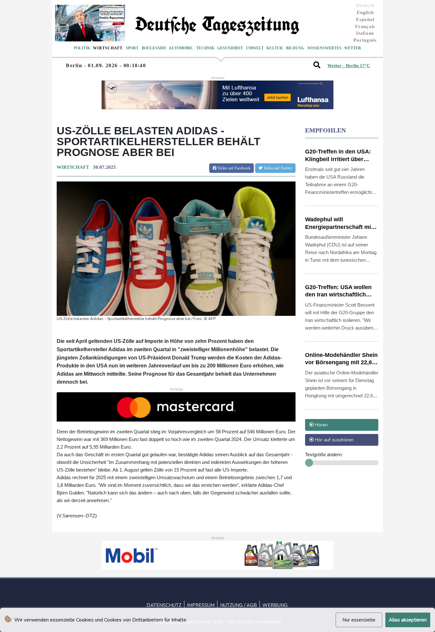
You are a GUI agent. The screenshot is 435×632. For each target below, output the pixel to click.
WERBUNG (275, 605)
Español (365, 19)
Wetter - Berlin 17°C (348, 65)
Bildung (295, 48)
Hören (321, 425)
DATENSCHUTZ (164, 605)
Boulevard (154, 48)
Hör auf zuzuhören (333, 440)
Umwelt (255, 48)
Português (365, 40)
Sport (132, 48)
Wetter (352, 48)
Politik (82, 48)
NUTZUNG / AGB (238, 605)
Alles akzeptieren (408, 620)
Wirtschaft (108, 48)
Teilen (233, 168)
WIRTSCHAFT (73, 167)
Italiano (365, 33)
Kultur (275, 48)
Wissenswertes (324, 48)
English (365, 12)
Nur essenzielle (358, 620)
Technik (205, 48)
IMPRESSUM (201, 605)
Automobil (181, 48)
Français (365, 26)
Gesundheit (230, 48)
